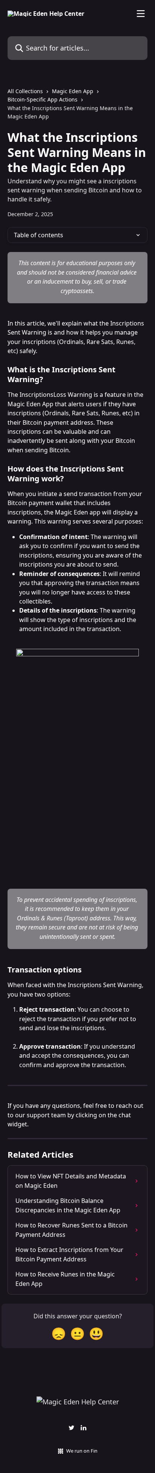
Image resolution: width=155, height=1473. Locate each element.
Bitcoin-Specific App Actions (43, 99)
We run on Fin (81, 1450)
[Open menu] (140, 13)
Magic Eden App (72, 91)
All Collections (25, 91)
